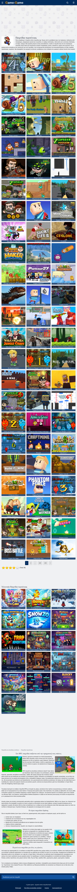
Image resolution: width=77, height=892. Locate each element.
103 (40, 563)
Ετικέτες (47, 888)
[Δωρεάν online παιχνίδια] (14, 3)
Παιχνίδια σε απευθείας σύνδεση (33, 888)
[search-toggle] (67, 3)
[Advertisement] (20, 20)
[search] (73, 877)
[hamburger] (2, 2)
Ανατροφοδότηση (57, 888)
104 (45, 563)
